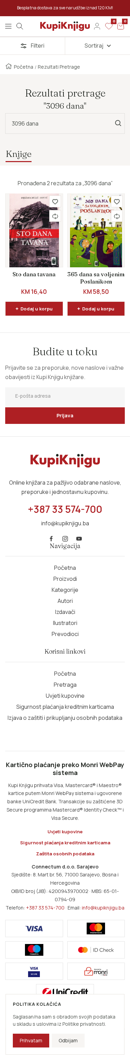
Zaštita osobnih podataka (65, 854)
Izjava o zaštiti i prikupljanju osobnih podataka (65, 718)
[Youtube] (79, 538)
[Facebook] (51, 538)
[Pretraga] (20, 26)
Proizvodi (65, 579)
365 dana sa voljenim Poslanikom (95, 278)
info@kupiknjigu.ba (103, 907)
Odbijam (68, 1040)
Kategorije (65, 590)
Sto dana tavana (33, 274)
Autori (65, 601)
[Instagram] (65, 538)
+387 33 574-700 (45, 907)
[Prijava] (97, 26)
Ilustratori (65, 623)
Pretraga (65, 684)
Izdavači (65, 612)
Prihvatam (31, 1040)
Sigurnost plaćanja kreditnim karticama (65, 707)
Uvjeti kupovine (65, 695)
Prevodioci (65, 634)
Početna (23, 66)
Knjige (19, 153)
